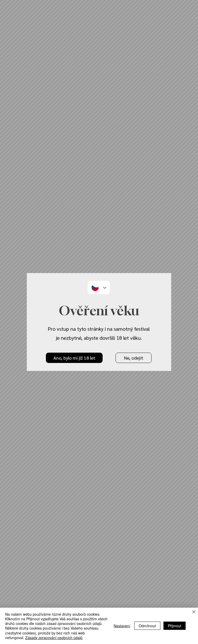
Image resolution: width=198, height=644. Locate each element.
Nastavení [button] (122, 625)
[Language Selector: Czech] (99, 287)
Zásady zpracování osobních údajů (53, 637)
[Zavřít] (194, 612)
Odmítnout (147, 625)
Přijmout (174, 625)
